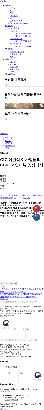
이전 (2, 134)
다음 (6, 134)
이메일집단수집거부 (28, 302)
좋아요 (4, 283)
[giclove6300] (5, 1)
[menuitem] (24, 14)
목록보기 (4, 299)
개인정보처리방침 (9, 302)
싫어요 (13, 283)
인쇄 (2, 286)
